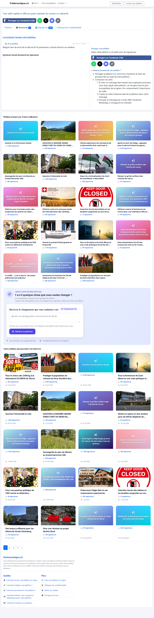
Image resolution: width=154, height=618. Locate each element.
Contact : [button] (62, 3)
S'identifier (116, 3)
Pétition (8, 27)
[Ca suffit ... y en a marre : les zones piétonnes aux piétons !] (20, 268)
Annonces (24, 27)
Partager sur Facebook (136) (21, 20)
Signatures (45, 27)
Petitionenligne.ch (19, 3)
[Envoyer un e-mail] (52, 20)
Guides (7, 575)
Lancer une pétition (134, 3)
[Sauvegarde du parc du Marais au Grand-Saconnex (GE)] (20, 169)
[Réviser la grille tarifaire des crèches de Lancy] (133, 169)
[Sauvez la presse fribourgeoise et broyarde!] (58, 235)
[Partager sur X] (45, 20)
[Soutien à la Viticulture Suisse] (20, 135)
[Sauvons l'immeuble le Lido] (58, 168)
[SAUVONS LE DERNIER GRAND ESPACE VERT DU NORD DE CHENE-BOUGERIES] (58, 136)
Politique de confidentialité (69, 27)
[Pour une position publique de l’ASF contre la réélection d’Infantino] (20, 235)
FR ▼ (36, 3)
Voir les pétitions (49, 3)
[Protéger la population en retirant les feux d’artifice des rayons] (95, 268)
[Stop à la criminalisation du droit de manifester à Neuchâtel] (95, 169)
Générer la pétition (24, 331)
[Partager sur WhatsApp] (39, 20)
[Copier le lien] (58, 20)
